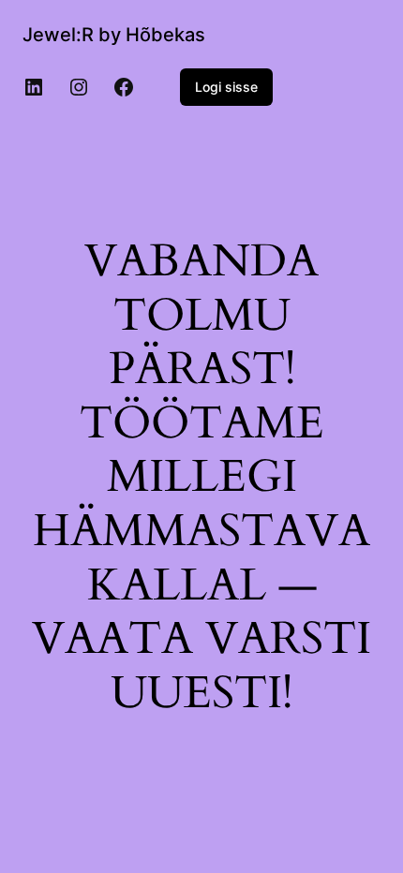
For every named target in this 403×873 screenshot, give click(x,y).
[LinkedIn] (33, 87)
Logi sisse (226, 87)
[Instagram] (78, 87)
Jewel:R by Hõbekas (113, 34)
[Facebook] (123, 87)
